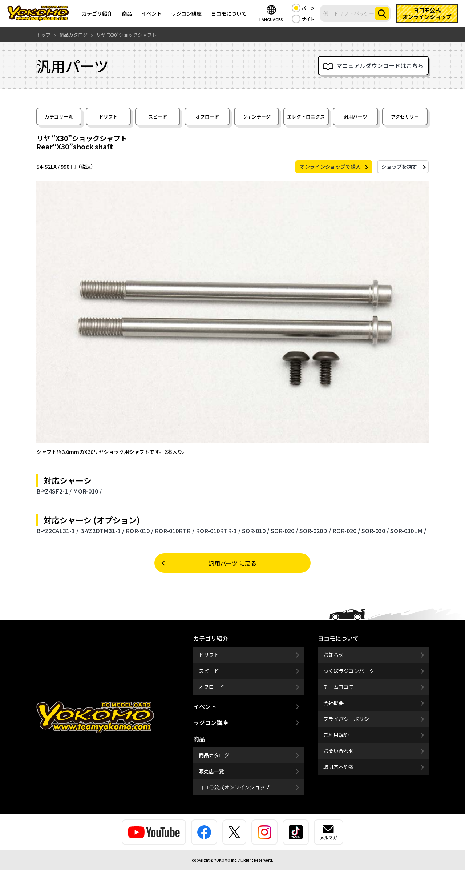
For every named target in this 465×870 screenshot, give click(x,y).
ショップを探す (399, 166)
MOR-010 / (87, 491)
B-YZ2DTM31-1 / (102, 530)
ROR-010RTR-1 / (218, 530)
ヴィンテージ (256, 116)
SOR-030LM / (408, 530)
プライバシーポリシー (348, 718)
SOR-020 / (284, 530)
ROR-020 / (346, 530)
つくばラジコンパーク (348, 670)
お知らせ (333, 654)
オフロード (207, 116)
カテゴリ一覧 (59, 116)
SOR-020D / (315, 530)
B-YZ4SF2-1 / (54, 491)
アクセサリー (405, 116)
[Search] (382, 13)
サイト (308, 19)
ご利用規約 (336, 734)
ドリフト (108, 116)
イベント (151, 13)
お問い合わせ (338, 750)
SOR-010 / (255, 530)
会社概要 (333, 702)
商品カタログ (214, 755)
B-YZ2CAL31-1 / (57, 530)
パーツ (308, 8)
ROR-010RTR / (174, 530)
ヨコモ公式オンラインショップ (234, 787)
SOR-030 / (375, 530)
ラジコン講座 (186, 13)
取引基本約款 (338, 766)
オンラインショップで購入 (330, 166)
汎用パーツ (355, 116)
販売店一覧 (211, 771)
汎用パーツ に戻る (232, 563)
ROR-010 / (139, 530)
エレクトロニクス (306, 116)
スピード (157, 116)
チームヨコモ (338, 686)
